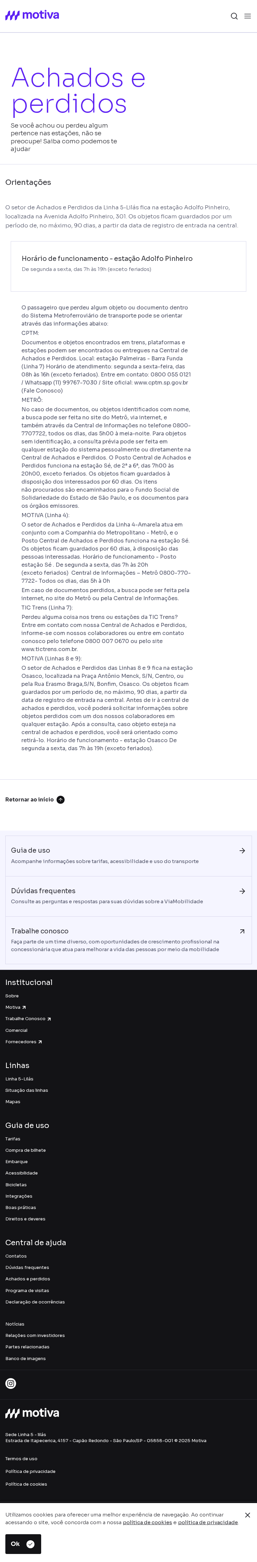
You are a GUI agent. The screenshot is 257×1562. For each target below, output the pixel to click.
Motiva (12, 1007)
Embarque (16, 1161)
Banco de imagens (25, 1358)
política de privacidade (208, 1522)
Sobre (12, 996)
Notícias (14, 1324)
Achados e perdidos (27, 1279)
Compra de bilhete (25, 1150)
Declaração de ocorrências (35, 1302)
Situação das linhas (26, 1090)
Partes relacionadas (27, 1347)
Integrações (18, 1196)
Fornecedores (20, 1042)
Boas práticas (20, 1207)
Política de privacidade (30, 1471)
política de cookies (147, 1522)
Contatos (16, 1256)
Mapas (12, 1102)
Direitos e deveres (25, 1219)
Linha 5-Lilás (19, 1079)
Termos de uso (21, 1459)
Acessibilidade (21, 1173)
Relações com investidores (35, 1335)
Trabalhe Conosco (25, 1018)
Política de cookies (26, 1484)
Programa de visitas (27, 1290)
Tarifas (12, 1139)
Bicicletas (16, 1185)
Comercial (16, 1030)
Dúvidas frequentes (27, 1267)
